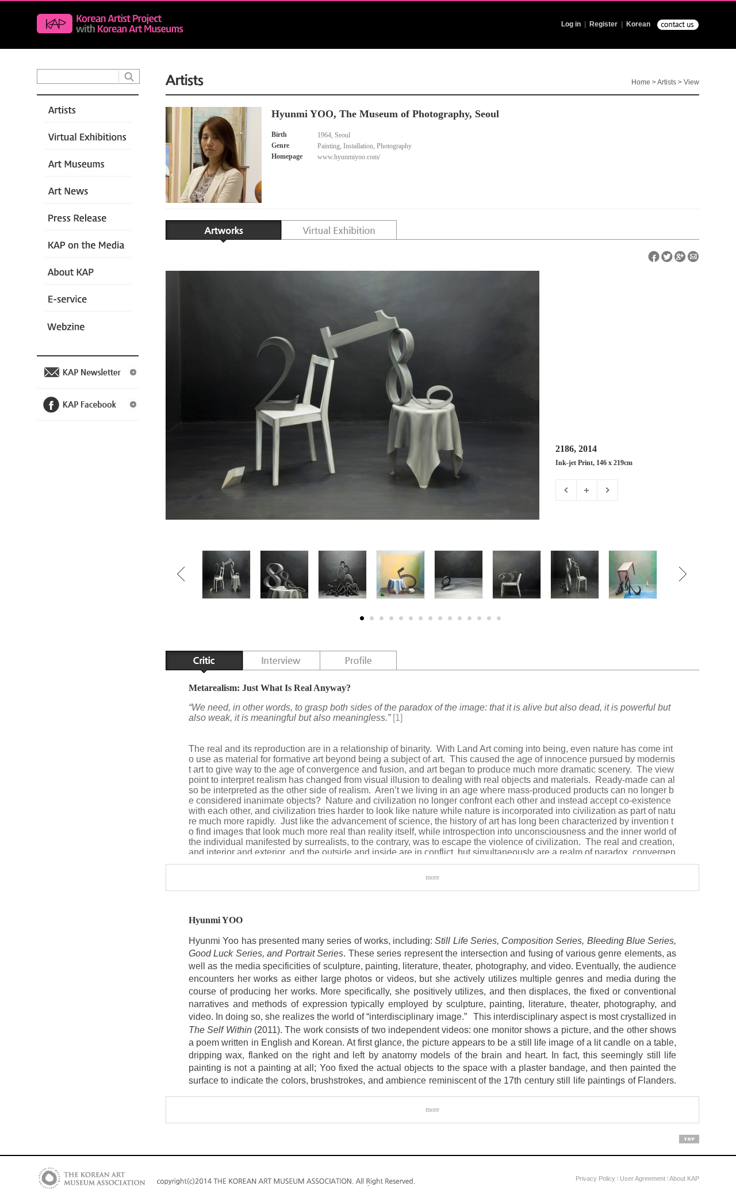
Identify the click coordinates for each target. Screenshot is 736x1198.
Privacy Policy (595, 1178)
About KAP (684, 1178)
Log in (571, 24)
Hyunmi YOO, (303, 114)
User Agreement (642, 1178)
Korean (638, 24)
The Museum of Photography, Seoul (419, 114)
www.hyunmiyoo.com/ (349, 157)
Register (603, 24)
